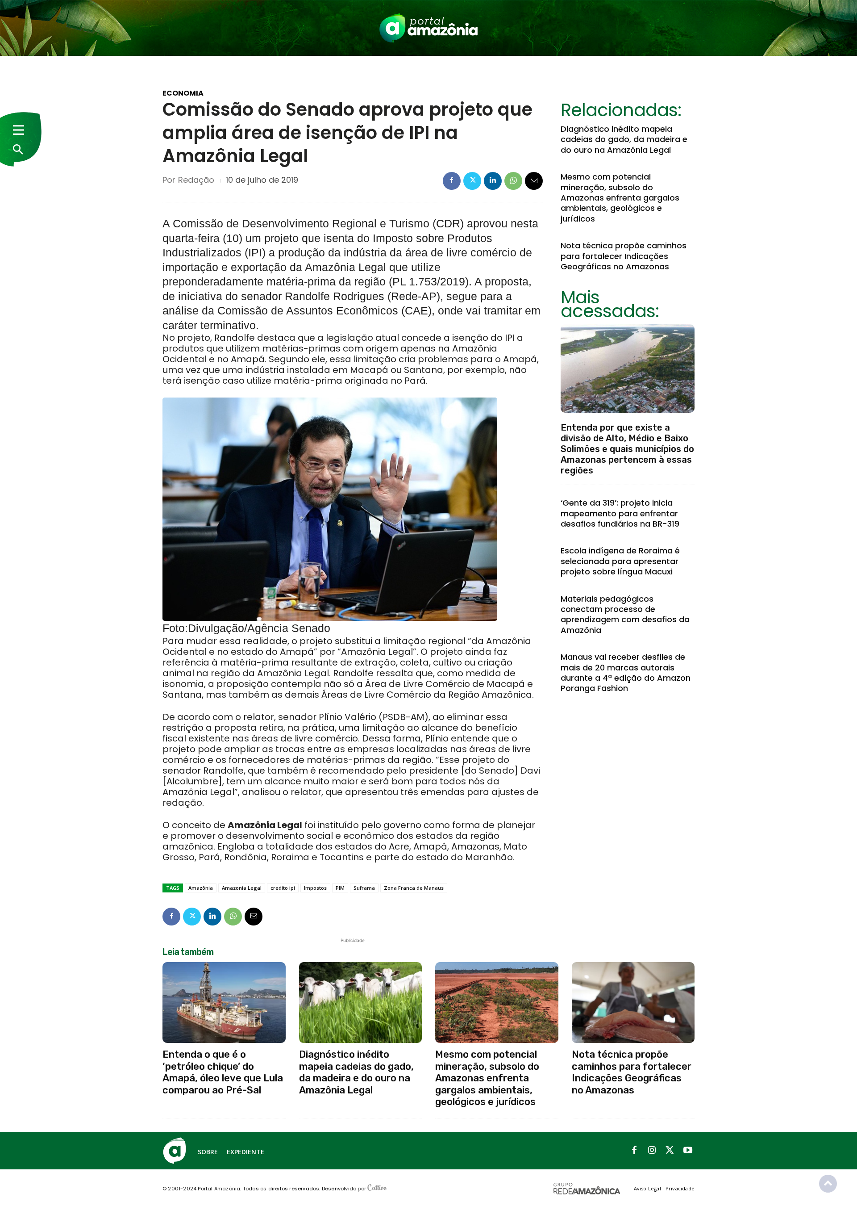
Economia (183, 93)
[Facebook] (452, 181)
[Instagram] (652, 1150)
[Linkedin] (493, 181)
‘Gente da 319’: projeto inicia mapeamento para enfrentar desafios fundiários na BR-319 (620, 513)
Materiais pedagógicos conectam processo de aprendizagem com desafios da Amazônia (625, 614)
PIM (340, 887)
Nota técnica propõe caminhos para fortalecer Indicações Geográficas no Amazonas (623, 256)
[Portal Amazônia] (428, 27)
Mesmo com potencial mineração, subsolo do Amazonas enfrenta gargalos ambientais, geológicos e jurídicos (620, 197)
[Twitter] (472, 181)
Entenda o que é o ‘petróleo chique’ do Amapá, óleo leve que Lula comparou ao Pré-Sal (222, 1072)
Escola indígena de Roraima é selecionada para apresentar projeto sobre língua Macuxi (620, 561)
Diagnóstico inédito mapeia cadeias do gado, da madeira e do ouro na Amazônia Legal (624, 139)
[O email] (534, 181)
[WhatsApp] (513, 181)
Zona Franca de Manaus (414, 887)
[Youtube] (688, 1150)
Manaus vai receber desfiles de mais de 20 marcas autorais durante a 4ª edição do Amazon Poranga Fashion (626, 672)
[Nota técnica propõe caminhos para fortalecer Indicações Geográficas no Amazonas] (633, 1002)
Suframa (364, 887)
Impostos (315, 887)
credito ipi (282, 887)
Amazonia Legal (242, 887)
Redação (196, 180)
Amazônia (200, 887)
